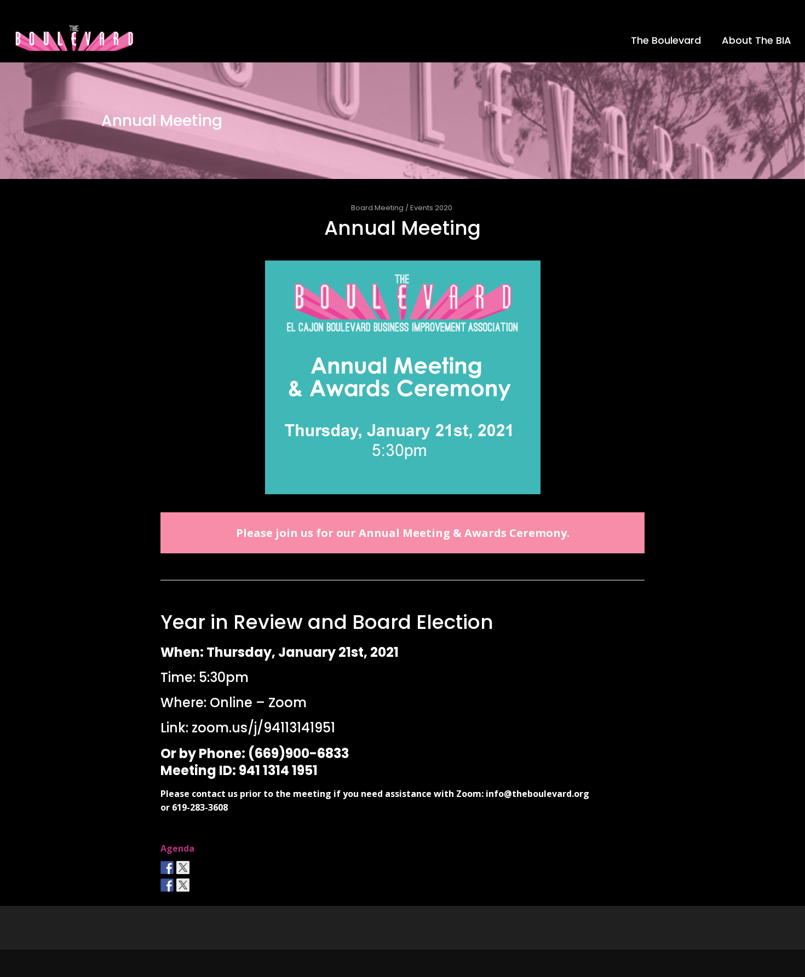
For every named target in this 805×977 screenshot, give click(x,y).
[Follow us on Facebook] (167, 867)
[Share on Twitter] (182, 885)
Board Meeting (377, 208)
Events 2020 (431, 208)
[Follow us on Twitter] (182, 867)
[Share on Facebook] (167, 885)
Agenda (177, 848)
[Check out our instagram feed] (198, 867)
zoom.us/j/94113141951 (263, 728)
